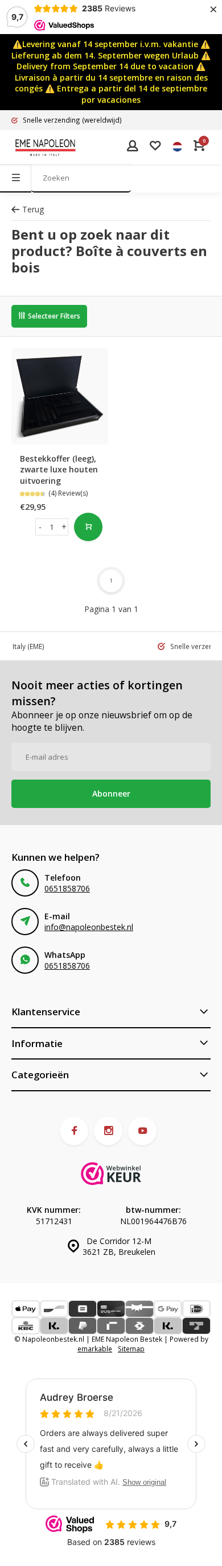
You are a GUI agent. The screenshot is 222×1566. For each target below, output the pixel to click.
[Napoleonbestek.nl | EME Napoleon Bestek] (45, 147)
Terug (33, 209)
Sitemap (131, 1348)
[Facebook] (74, 1131)
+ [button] (64, 526)
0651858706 (67, 888)
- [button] (40, 526)
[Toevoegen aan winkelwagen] (88, 527)
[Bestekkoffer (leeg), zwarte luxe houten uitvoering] (59, 396)
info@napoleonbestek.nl (88, 927)
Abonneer (111, 793)
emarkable (94, 1348)
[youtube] (142, 1131)
